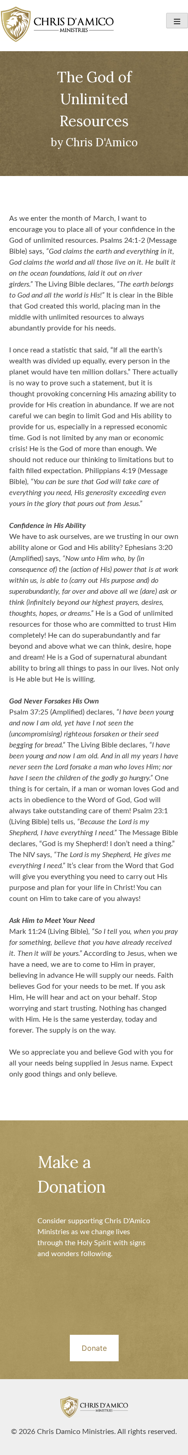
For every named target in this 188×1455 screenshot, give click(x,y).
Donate (94, 1348)
